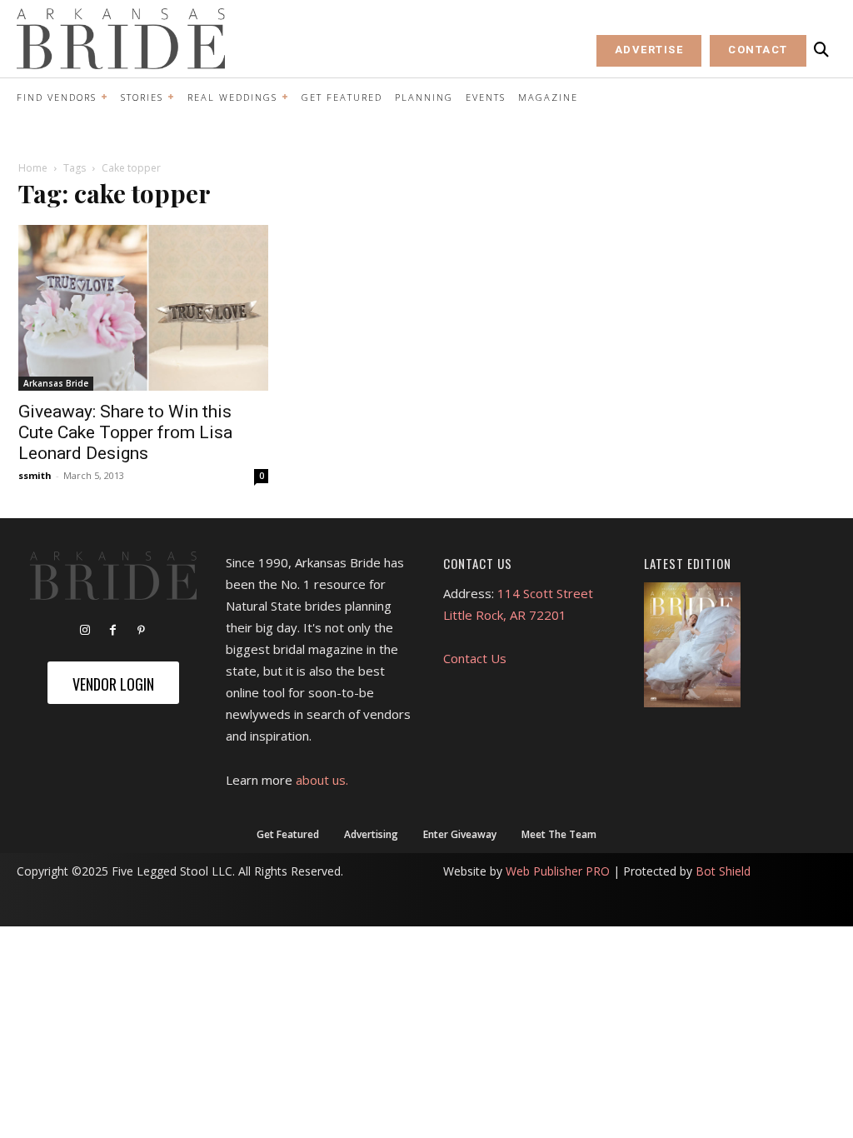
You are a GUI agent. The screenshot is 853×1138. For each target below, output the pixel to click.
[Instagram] (85, 630)
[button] (821, 50)
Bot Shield (723, 871)
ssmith (35, 475)
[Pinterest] (141, 630)
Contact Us (474, 658)
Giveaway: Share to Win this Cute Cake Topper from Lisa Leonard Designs (125, 432)
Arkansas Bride (55, 383)
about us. (322, 779)
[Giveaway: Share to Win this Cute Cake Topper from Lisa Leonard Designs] (143, 308)
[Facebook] (113, 630)
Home (32, 168)
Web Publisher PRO (558, 871)
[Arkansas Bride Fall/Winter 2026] (692, 644)
